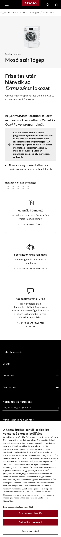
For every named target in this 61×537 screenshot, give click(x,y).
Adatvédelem (21, 507)
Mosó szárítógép (31, 12)
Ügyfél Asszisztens (9, 12)
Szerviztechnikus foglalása (31, 269)
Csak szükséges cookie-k (30, 522)
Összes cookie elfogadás (30, 513)
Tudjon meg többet (31, 225)
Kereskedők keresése (17, 401)
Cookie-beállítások (30, 531)
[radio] (8, 187)
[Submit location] (57, 408)
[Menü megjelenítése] (7, 5)
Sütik (30, 507)
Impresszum (9, 507)
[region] (30, 479)
